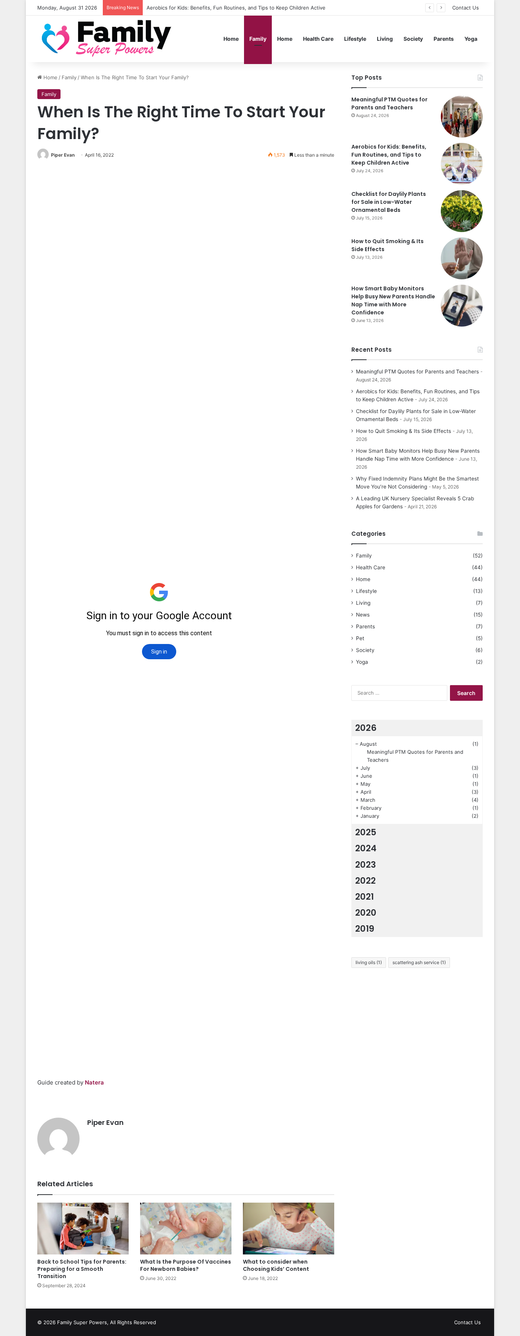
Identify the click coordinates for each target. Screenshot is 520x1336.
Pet (360, 638)
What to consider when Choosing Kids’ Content (276, 1265)
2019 (364, 929)
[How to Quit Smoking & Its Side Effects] (462, 258)
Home (231, 38)
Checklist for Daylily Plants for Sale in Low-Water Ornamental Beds (388, 202)
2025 (365, 832)
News (363, 615)
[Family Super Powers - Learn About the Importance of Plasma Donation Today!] (109, 39)
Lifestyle (355, 38)
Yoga (470, 38)
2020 (365, 913)
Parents (444, 38)
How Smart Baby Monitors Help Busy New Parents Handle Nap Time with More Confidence (393, 300)
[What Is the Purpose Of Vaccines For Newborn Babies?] (185, 1228)
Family (257, 38)
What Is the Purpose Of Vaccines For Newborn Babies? (185, 1265)
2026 (365, 728)
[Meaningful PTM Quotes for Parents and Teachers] (462, 117)
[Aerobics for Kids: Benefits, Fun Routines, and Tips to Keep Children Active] (462, 164)
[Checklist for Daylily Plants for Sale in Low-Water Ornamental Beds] (462, 211)
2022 (365, 881)
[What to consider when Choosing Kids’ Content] (288, 1228)
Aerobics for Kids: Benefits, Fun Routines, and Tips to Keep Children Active (388, 155)
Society (413, 38)
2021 (364, 897)
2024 (365, 848)
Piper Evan (63, 155)
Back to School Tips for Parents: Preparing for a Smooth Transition (81, 1269)
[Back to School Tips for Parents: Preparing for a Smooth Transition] (83, 1228)
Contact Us (465, 8)
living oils (369, 962)
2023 (365, 865)
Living (385, 38)
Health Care (318, 38)
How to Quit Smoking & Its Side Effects (403, 431)
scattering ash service (419, 962)
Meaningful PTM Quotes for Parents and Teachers (389, 103)
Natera (94, 1082)
